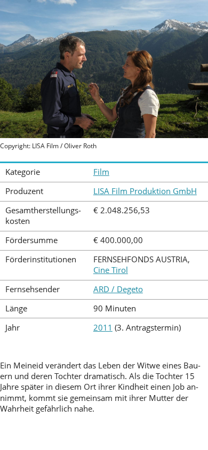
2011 (103, 328)
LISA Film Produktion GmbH (145, 191)
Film (101, 172)
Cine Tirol (110, 270)
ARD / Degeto (118, 289)
